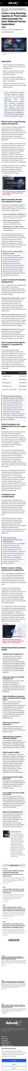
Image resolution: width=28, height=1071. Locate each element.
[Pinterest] (9, 34)
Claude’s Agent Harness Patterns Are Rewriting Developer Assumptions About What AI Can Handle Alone (12, 958)
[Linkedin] (16, 34)
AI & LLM (5, 868)
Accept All (14, 1060)
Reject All (14, 1068)
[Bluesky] (12, 1033)
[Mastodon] (15, 1033)
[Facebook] (2, 34)
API (7, 709)
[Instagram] (4, 1033)
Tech (4, 887)
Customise (14, 1064)
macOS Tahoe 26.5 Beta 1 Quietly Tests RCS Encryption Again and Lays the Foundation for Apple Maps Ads (14, 909)
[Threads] (17, 1033)
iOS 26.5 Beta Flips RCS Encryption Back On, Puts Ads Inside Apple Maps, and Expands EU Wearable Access (14, 925)
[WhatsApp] (12, 34)
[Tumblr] (8, 1033)
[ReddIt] (19, 34)
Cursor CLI (16, 338)
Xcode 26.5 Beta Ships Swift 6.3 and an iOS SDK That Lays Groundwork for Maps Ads (13, 891)
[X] (6, 34)
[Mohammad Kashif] (6, 844)
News (6, 8)
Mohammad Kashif (8, 32)
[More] (22, 34)
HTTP (22, 318)
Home (2, 8)
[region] (14, 1058)
